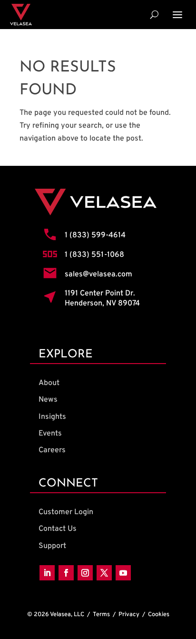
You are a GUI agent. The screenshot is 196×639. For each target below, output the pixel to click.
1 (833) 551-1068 (94, 255)
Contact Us (58, 529)
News (48, 400)
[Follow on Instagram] (85, 572)
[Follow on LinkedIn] (47, 572)
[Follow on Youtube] (123, 572)
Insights (52, 417)
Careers (52, 450)
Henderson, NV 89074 (102, 303)
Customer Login (66, 512)
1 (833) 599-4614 (95, 235)
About (49, 383)
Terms (101, 615)
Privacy (128, 615)
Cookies (158, 615)
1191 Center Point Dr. (100, 293)
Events (50, 433)
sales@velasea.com (98, 274)
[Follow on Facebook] (66, 572)
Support (52, 546)
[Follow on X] (104, 572)
